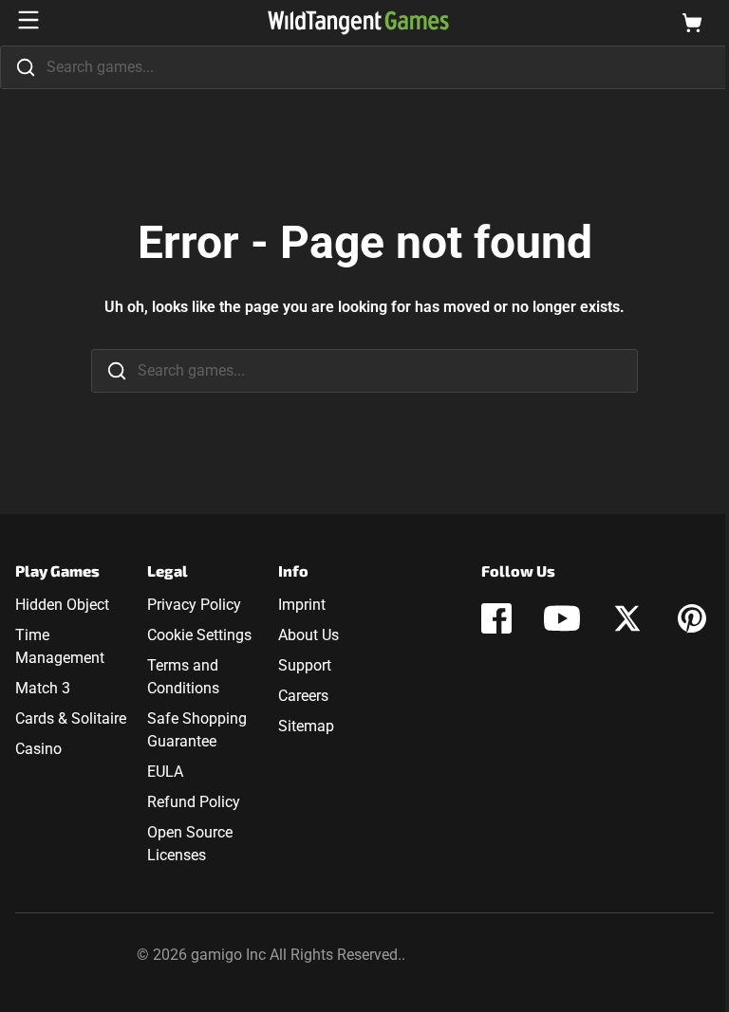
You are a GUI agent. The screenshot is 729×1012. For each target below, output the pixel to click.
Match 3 (42, 688)
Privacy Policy (194, 605)
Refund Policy (193, 802)
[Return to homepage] (358, 23)
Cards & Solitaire (70, 718)
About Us (308, 635)
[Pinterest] (692, 618)
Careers (303, 696)
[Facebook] (496, 618)
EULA (165, 772)
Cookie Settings (199, 635)
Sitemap (306, 726)
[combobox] (364, 67)
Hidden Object (62, 605)
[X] (627, 618)
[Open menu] (28, 20)
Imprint (302, 605)
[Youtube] (562, 618)
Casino (38, 749)
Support (304, 665)
